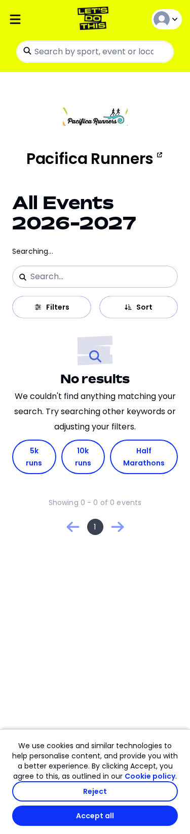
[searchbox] (95, 52)
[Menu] (37, 19)
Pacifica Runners (90, 159)
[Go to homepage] (95, 19)
